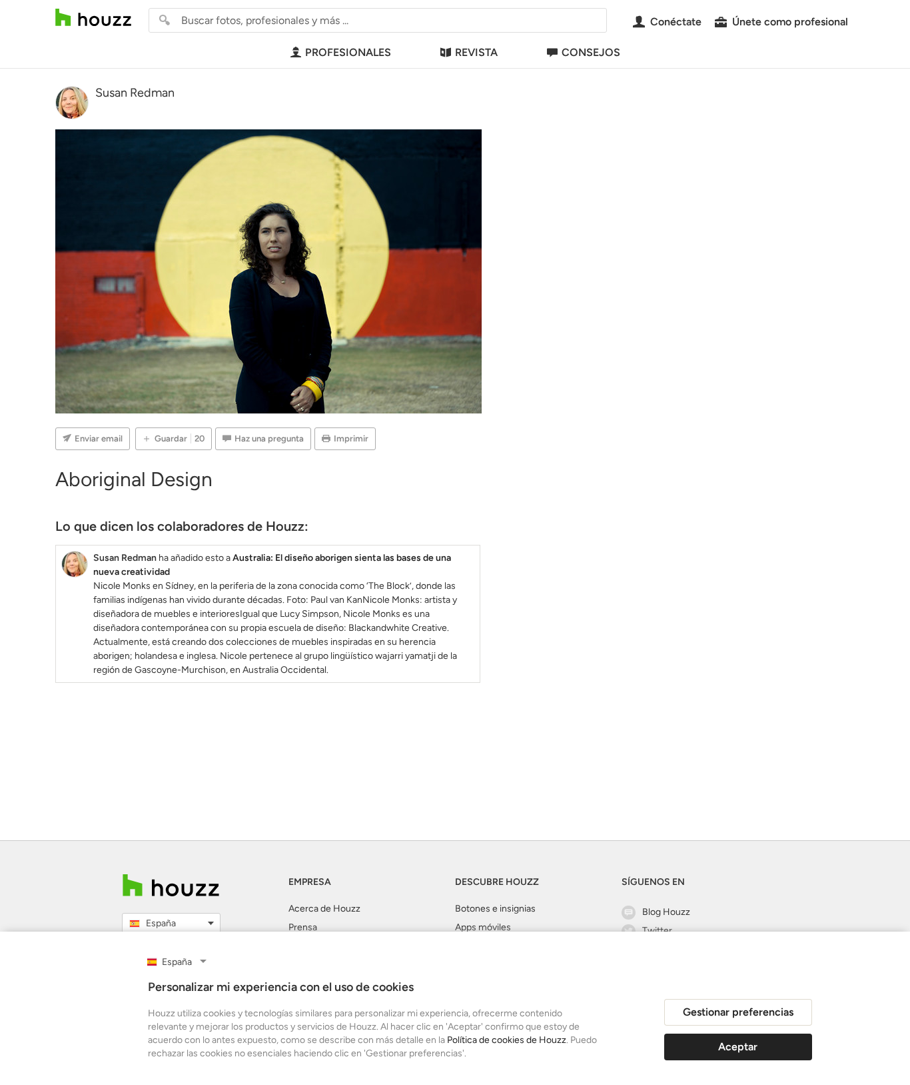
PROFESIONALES (348, 52)
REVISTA (476, 52)
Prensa (302, 927)
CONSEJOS (591, 52)
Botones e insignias (495, 908)
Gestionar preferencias (738, 1012)
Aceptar (737, 1046)
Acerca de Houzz (324, 908)
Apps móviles (483, 927)
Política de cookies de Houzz (506, 1040)
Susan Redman (135, 92)
